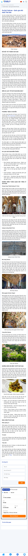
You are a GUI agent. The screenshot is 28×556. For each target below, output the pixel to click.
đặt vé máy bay (11, 115)
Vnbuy (10, 455)
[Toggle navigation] (2, 2)
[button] (23, 1)
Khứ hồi (12, 492)
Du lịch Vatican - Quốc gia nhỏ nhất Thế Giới (11, 6)
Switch (25, 499)
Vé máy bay (6, 489)
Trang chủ (3, 5)
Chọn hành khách (14, 512)
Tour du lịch (14, 489)
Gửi (22, 482)
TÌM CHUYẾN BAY (14, 516)
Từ (3, 495)
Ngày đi (4, 505)
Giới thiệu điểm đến (10, 5)
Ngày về (16, 505)
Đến (4, 500)
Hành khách (5, 510)
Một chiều (6, 492)
